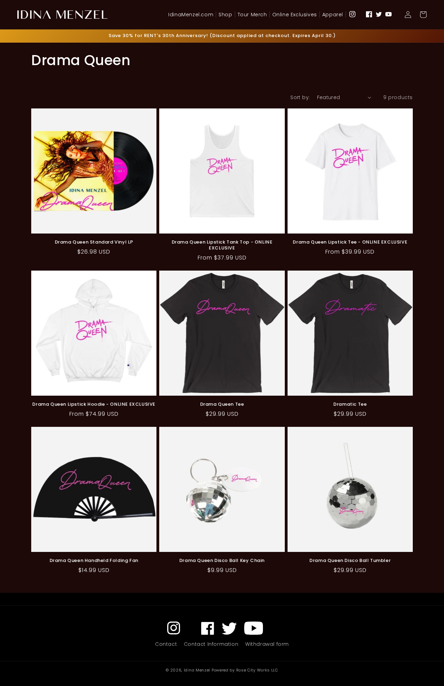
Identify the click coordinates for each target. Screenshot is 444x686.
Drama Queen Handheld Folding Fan (94, 561)
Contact (166, 644)
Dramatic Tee (350, 404)
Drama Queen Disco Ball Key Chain (222, 561)
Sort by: (300, 97)
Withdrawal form (267, 644)
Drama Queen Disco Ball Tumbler (350, 561)
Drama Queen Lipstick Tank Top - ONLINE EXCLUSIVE (222, 245)
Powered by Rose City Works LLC (245, 670)
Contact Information (211, 644)
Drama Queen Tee (222, 404)
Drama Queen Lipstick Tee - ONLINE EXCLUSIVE (350, 242)
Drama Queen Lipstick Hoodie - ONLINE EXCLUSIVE (93, 404)
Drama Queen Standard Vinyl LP (94, 242)
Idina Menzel (197, 670)
